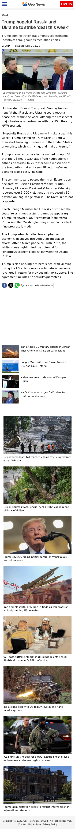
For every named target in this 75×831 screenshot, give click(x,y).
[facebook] (4, 285)
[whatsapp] (17, 285)
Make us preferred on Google (39, 285)
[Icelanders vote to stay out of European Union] (10, 381)
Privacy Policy (50, 824)
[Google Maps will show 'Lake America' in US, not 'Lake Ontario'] (10, 366)
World (5, 15)
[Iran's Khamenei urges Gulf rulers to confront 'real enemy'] (10, 396)
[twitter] (10, 285)
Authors (36, 824)
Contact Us (25, 824)
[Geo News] (33, 4)
